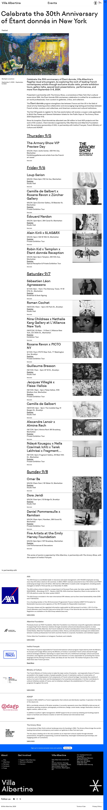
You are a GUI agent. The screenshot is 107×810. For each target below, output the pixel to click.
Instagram (51, 636)
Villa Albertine (11, 3)
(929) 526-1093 (82, 763)
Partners (6, 764)
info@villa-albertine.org (85, 764)
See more (29, 160)
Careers (22, 764)
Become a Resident (26, 762)
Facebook (59, 636)
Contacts (6, 766)
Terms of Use (81, 806)
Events (52, 3)
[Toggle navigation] (105, 2)
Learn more (31, 639)
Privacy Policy (97, 806)
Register (30, 181)
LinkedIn (69, 636)
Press (5, 768)
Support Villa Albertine (27, 760)
